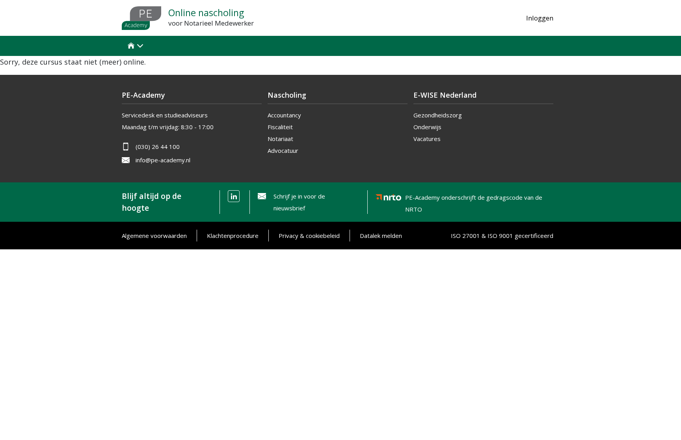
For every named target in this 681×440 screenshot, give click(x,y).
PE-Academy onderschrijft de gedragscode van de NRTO (473, 198)
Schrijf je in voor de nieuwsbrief (299, 202)
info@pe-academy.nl (163, 160)
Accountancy (284, 115)
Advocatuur (283, 150)
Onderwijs (427, 127)
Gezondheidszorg (437, 115)
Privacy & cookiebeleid (309, 235)
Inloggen (539, 17)
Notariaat (280, 139)
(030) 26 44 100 (158, 146)
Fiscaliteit (280, 127)
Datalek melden (381, 235)
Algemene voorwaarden (154, 235)
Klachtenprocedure (233, 235)
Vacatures (427, 139)
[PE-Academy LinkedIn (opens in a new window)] (234, 196)
